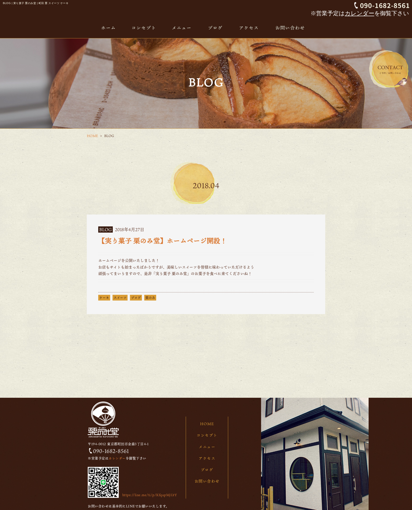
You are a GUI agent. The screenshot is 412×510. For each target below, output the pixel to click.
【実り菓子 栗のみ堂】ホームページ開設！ (162, 241)
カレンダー (359, 13)
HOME (92, 135)
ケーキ (104, 297)
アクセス (207, 458)
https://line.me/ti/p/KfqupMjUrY (149, 494)
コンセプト (206, 435)
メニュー (207, 447)
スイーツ (120, 297)
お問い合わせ (207, 481)
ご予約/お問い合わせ (388, 69)
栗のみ (150, 297)
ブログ (136, 297)
